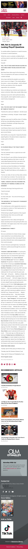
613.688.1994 (6, 486)
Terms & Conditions (10, 547)
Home (5, 14)
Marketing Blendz (17, 541)
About (9, 14)
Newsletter (8, 17)
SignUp (17, 17)
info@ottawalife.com (11, 468)
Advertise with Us (15, 14)
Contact (22, 14)
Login (13, 17)
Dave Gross (6, 38)
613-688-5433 (6, 485)
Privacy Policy (20, 547)
